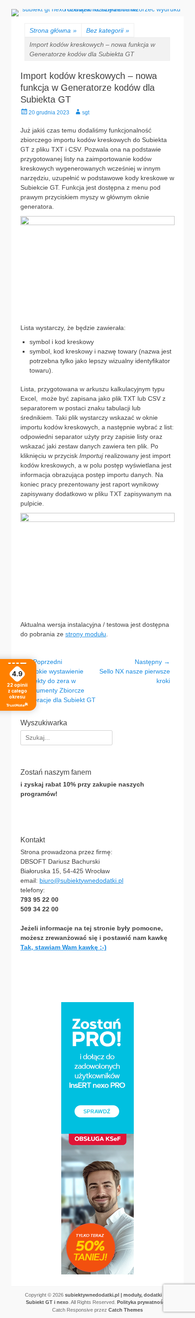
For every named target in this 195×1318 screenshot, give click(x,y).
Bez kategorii (107, 30)
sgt (85, 112)
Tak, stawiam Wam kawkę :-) (63, 947)
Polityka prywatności (142, 1302)
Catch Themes (125, 1310)
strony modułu (85, 634)
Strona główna (53, 30)
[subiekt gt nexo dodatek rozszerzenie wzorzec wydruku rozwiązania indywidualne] (97, 9)
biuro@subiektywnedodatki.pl (81, 880)
